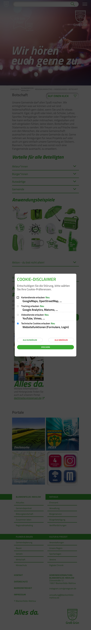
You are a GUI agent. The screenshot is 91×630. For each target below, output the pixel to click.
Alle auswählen (30, 340)
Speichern (45, 347)
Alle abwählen (61, 340)
